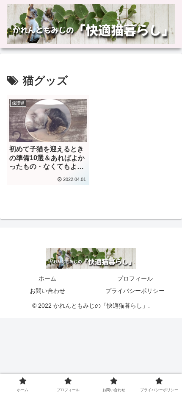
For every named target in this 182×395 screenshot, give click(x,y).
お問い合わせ (47, 290)
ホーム (47, 278)
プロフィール (135, 278)
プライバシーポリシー (135, 290)
